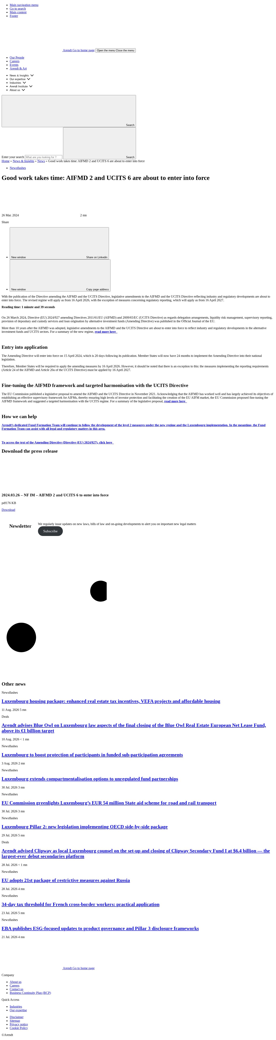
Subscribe (50, 531)
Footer (14, 16)
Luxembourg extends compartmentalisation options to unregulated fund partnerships (90, 778)
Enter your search (13, 157)
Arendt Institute (19, 86)
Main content (18, 12)
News (41, 161)
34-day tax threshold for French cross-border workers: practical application (80, 904)
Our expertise (17, 79)
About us (15, 90)
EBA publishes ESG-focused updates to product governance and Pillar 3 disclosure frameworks (100, 928)
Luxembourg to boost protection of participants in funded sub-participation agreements (92, 754)
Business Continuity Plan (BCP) (30, 993)
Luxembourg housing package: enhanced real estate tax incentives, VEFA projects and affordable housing (111, 701)
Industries (15, 82)
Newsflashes (18, 168)
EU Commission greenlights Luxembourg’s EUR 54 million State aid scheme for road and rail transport (109, 802)
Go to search (18, 8)
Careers (14, 61)
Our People (17, 57)
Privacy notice (19, 1024)
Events (14, 65)
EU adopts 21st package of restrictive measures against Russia (66, 880)
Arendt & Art (18, 68)
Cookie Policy (19, 1028)
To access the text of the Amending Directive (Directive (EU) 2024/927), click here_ (58, 442)
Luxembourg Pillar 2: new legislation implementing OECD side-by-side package (85, 826)
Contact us (16, 989)
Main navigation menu (24, 5)
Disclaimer (16, 1017)
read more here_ (175, 401)
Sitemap (15, 1020)
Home (5, 161)
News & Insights (19, 75)
